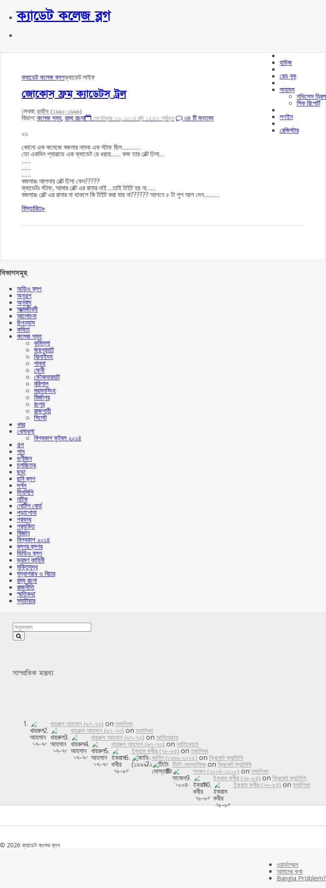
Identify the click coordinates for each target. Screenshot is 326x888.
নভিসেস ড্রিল (311, 96)
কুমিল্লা (42, 343)
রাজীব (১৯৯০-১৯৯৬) (59, 111)
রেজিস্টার (289, 130)
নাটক (22, 499)
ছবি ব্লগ (26, 478)
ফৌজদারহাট (47, 376)
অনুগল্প (24, 295)
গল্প (20, 444)
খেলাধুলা (25, 431)
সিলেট (40, 417)
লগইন (286, 116)
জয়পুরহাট (44, 349)
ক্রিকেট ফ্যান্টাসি (226, 757)
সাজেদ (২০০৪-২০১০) (216, 771)
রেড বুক (288, 76)
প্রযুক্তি (26, 526)
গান (21, 451)
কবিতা (23, 329)
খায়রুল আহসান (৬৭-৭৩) (77, 723)
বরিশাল (41, 383)
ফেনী (39, 370)
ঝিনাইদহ (43, 356)
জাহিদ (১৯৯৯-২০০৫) (174, 757)
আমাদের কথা (290, 871)
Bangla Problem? (301, 878)
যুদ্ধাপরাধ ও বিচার (36, 573)
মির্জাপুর (42, 397)
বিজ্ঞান (23, 532)
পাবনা (39, 363)
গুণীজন (24, 458)
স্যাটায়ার (26, 600)
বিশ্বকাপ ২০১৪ (33, 539)
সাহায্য (287, 89)
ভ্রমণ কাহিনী (31, 560)
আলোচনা (27, 315)
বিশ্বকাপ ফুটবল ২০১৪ (58, 438)
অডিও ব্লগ (29, 288)
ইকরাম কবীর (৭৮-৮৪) (155, 750)
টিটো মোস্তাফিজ (189, 764)
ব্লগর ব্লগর (29, 546)
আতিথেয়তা (167, 737)
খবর (21, 424)
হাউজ (286, 62)
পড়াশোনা (27, 512)
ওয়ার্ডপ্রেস (287, 864)
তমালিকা (124, 723)
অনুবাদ (24, 302)
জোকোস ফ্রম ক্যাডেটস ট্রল (74, 93)
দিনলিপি (25, 492)
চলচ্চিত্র (26, 465)
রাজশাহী (42, 410)
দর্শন (21, 485)
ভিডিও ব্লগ (29, 553)
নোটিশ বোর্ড (29, 505)
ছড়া (21, 471)
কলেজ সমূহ (49, 117)
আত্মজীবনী (27, 309)
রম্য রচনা (75, 117)
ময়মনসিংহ (45, 390)
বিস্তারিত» (33, 208)
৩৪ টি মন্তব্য (198, 117)
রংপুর (39, 404)
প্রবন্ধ (24, 519)
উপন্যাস (26, 322)
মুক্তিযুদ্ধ (27, 566)
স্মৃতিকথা (26, 593)
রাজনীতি (25, 587)
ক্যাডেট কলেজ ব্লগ (64, 16)
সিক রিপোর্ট (308, 103)
